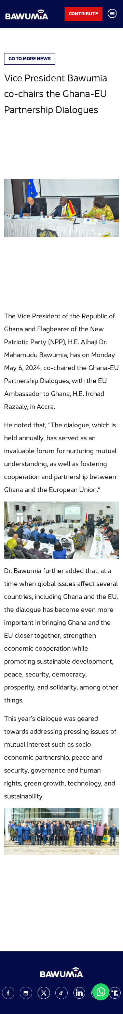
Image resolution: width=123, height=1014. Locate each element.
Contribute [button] (83, 13)
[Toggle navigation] (112, 14)
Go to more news (30, 58)
